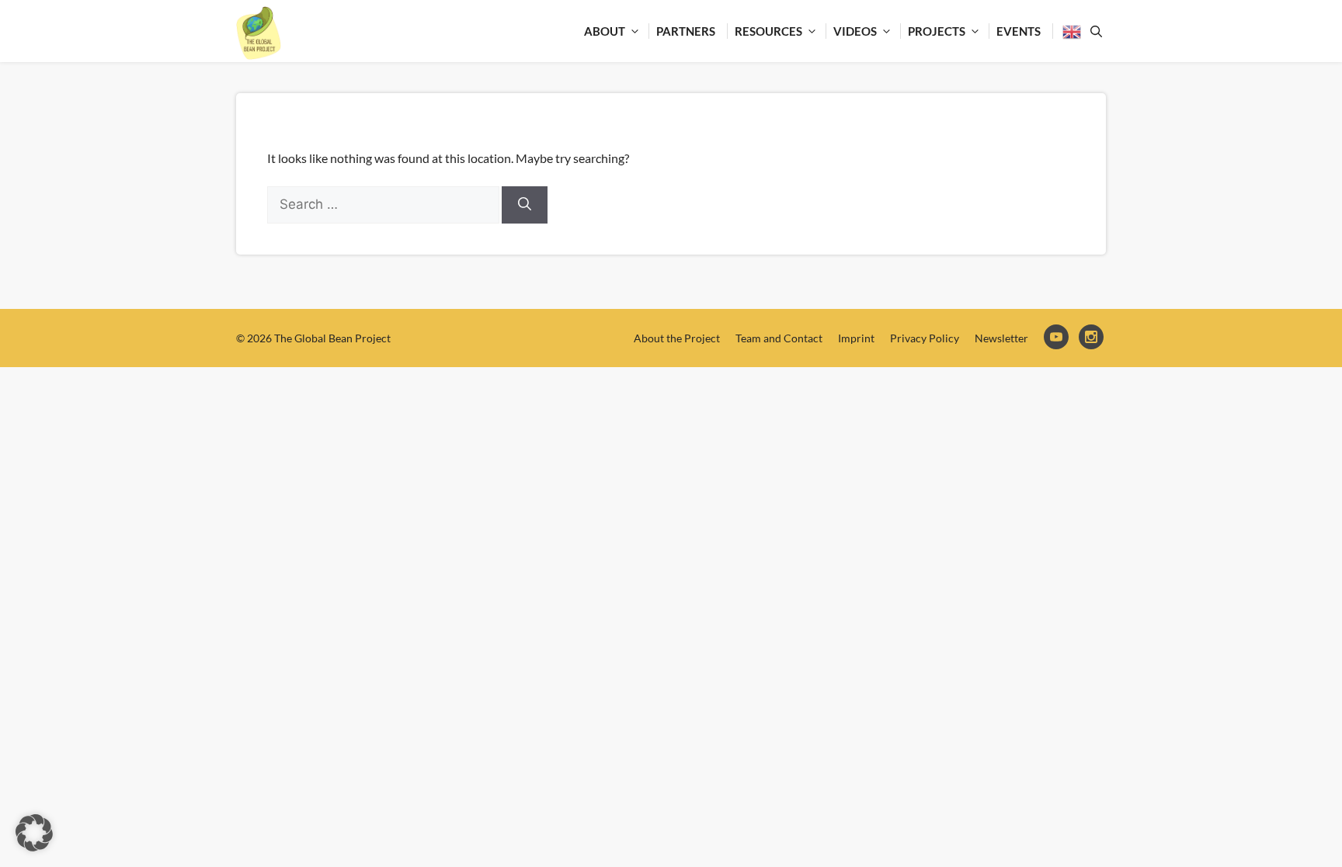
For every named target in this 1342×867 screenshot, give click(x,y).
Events (1018, 31)
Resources (768, 31)
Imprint (856, 338)
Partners (685, 31)
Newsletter (1001, 338)
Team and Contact (778, 338)
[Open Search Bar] (1093, 31)
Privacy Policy (924, 338)
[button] (34, 833)
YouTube (1057, 338)
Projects (936, 31)
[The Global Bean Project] (258, 33)
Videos (855, 31)
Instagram (1092, 338)
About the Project (677, 338)
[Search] (525, 205)
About (604, 31)
